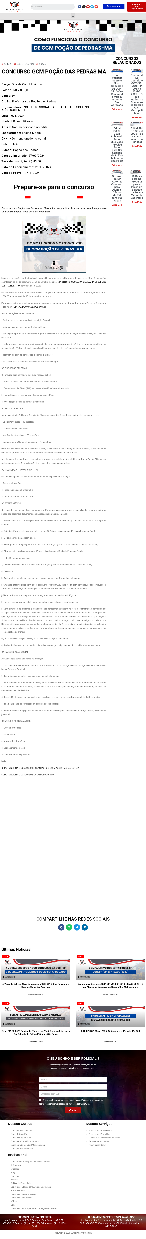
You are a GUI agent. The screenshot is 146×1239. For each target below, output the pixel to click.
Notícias (14, 1180)
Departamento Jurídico (99, 1141)
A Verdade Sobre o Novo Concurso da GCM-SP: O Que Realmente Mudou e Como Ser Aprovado (117, 90)
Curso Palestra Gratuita (35, 1217)
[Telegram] (92, 6)
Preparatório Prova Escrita (100, 1130)
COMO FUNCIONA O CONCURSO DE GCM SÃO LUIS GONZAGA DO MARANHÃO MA (40, 768)
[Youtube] (88, 6)
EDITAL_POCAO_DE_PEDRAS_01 (30, 307)
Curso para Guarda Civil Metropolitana (28, 1145)
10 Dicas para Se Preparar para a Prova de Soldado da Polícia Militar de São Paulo (137, 186)
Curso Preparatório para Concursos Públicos (30, 1162)
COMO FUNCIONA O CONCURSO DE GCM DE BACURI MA (27, 774)
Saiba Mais (117, 109)
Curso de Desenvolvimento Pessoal (104, 1138)
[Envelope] (96, 6)
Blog (13, 1172)
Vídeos (14, 1201)
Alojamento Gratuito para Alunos (111, 1217)
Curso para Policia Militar (22, 1148)
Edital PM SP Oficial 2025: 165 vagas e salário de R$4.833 (137, 135)
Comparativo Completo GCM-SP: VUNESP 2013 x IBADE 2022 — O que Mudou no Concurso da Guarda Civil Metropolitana (136, 94)
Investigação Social (97, 1145)
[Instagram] (84, 6)
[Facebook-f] (79, 6)
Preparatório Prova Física (100, 1134)
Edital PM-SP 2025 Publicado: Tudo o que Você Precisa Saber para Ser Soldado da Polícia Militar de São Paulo (117, 145)
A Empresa (16, 1165)
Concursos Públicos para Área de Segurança (31, 1187)
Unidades (15, 1169)
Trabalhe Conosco (19, 1190)
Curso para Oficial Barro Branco (25, 1141)
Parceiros (15, 1176)
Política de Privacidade (91, 1100)
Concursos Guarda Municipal (23, 1194)
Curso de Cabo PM (19, 1134)
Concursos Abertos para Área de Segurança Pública (34, 1208)
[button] (113, 6)
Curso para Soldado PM (21, 1130)
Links (13, 1205)
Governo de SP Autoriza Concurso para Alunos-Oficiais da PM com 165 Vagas (117, 188)
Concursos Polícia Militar (22, 1197)
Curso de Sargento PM (21, 1138)
